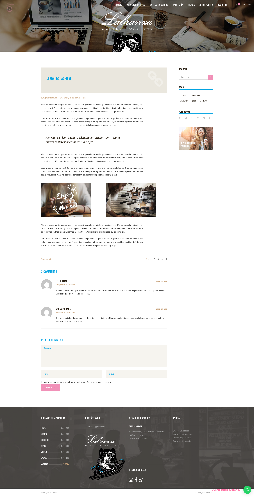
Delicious (63, 98)
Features (44, 259)
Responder (161, 281)
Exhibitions (195, 96)
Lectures (203, 101)
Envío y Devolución (181, 430)
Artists (183, 96)
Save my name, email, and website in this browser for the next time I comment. (78, 382)
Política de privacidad (182, 437)
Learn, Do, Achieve (59, 78)
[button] (247, 490)
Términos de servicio (182, 441)
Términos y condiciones (183, 434)
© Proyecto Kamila (49, 492)
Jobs (50, 259)
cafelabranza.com (50, 98)
